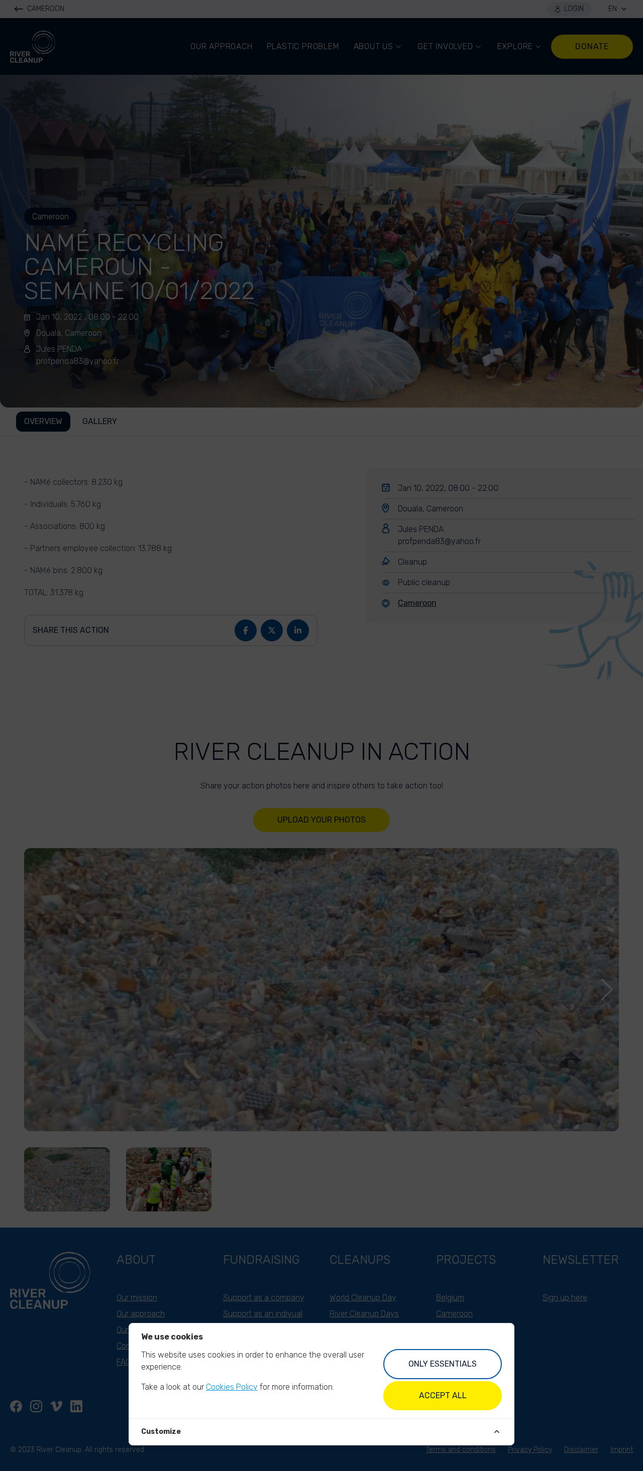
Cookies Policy (232, 1387)
